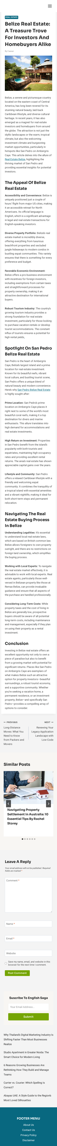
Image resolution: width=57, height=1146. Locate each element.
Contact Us (28, 1130)
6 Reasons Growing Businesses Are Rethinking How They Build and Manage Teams (26, 1069)
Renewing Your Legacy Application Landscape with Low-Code (42, 731)
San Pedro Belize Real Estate (33, 390)
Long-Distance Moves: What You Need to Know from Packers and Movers (14, 733)
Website (11, 953)
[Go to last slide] (8, 803)
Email (10, 938)
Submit (28, 1016)
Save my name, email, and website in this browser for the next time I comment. (29, 963)
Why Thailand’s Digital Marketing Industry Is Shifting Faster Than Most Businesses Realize (28, 1039)
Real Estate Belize (15, 159)
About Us (28, 1125)
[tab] (22, 839)
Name (10, 924)
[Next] (48, 803)
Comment (12, 880)
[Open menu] (49, 6)
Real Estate (11, 17)
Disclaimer (28, 1140)
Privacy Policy (28, 1135)
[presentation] (28, 787)
